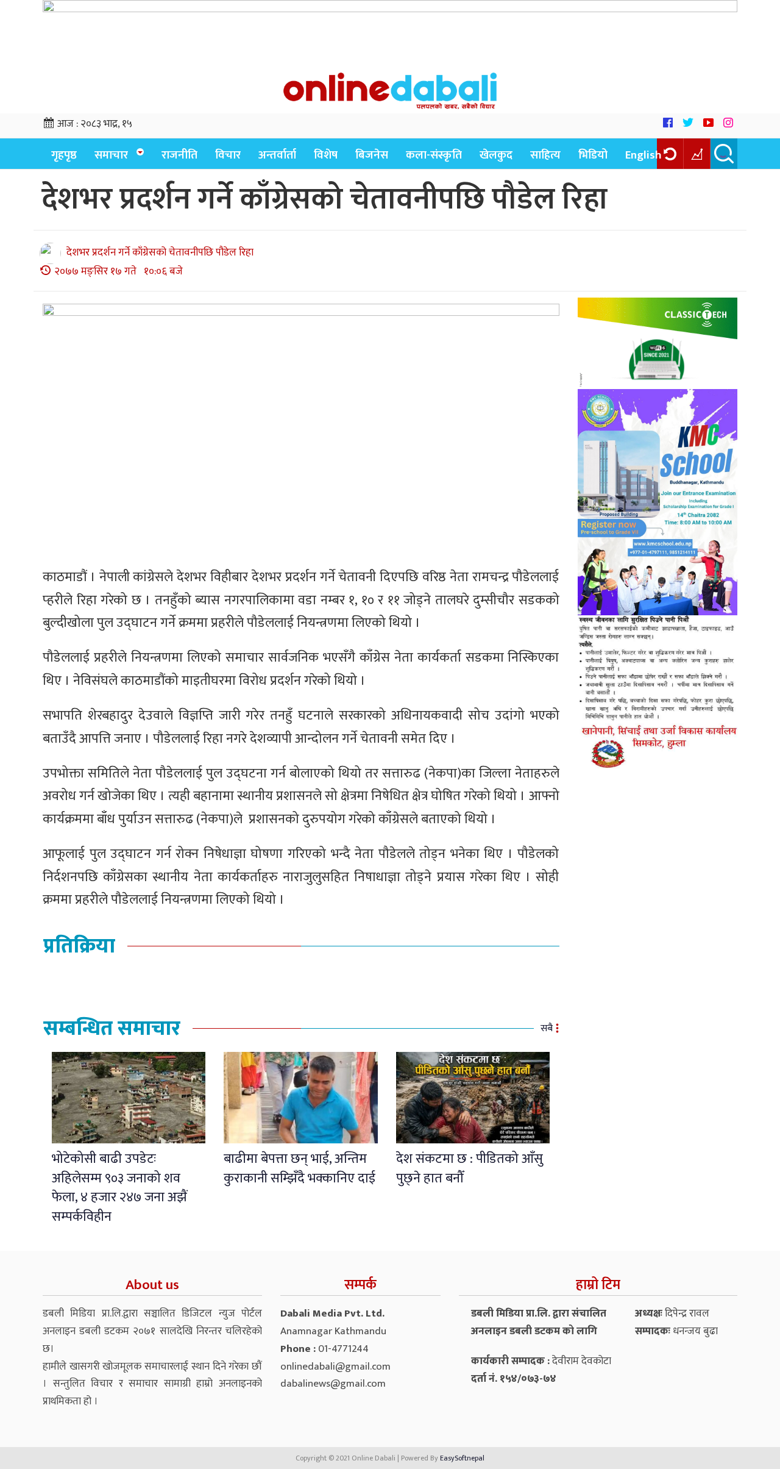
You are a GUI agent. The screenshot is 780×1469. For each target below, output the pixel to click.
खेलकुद (496, 155)
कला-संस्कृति (434, 155)
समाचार (111, 155)
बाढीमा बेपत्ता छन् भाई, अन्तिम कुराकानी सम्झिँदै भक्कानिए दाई (299, 1168)
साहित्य (545, 155)
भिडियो (593, 155)
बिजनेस (371, 155)
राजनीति (179, 155)
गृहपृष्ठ (64, 155)
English (643, 155)
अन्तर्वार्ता (277, 155)
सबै (547, 1028)
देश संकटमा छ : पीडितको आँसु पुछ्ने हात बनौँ (469, 1168)
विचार (228, 155)
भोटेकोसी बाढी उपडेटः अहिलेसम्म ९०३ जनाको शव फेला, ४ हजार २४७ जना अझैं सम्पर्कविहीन (119, 1188)
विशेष (326, 155)
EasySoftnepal (462, 1458)
